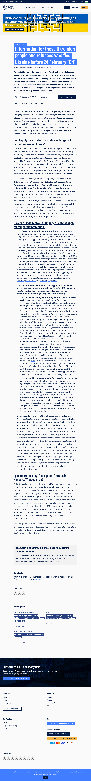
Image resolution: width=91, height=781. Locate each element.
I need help (75, 7)
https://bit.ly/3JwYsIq (53, 216)
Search (49, 7)
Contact (67, 2)
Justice (5, 728)
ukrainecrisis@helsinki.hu (60, 530)
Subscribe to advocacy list (16, 678)
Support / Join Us (77, 2)
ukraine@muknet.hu (26, 280)
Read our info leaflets (14, 29)
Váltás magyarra (86, 2)
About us (49, 697)
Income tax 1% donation (58, 734)
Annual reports (51, 703)
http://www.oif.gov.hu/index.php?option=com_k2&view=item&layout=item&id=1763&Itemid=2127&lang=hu (50, 254)
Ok (45, 777)
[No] (88, 775)
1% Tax (67, 7)
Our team (49, 700)
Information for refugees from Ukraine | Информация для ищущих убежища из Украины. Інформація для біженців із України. (40, 22)
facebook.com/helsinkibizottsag (28, 533)
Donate (84, 7)
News (34, 7)
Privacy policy (7, 703)
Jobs (48, 706)
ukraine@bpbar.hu (48, 280)
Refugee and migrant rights (42, 67)
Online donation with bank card (62, 739)
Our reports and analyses (26, 613)
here (33, 360)
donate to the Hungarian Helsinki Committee (44, 555)
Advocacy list (6, 697)
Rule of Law (6, 723)
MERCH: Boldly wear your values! (12, 2)
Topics (41, 7)
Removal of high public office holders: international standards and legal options (29, 618)
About (28, 7)
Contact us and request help (61, 723)
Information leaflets (21, 67)
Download (37, 579)
